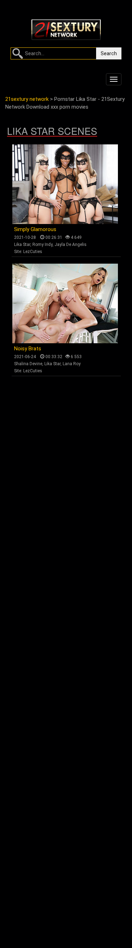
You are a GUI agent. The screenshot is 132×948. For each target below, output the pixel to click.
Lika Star (22, 244)
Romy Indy (42, 244)
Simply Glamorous (35, 229)
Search (109, 53)
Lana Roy (72, 363)
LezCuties (32, 251)
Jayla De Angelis (71, 244)
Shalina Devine (28, 363)
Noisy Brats (27, 348)
